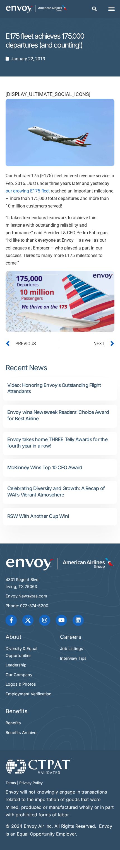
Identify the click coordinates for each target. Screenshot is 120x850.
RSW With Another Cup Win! (38, 516)
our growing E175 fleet (28, 191)
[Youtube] (61, 620)
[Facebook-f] (11, 620)
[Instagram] (44, 620)
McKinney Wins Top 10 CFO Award (44, 467)
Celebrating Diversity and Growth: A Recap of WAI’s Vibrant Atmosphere (56, 491)
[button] (94, 9)
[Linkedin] (78, 620)
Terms (11, 783)
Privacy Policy (31, 783)
